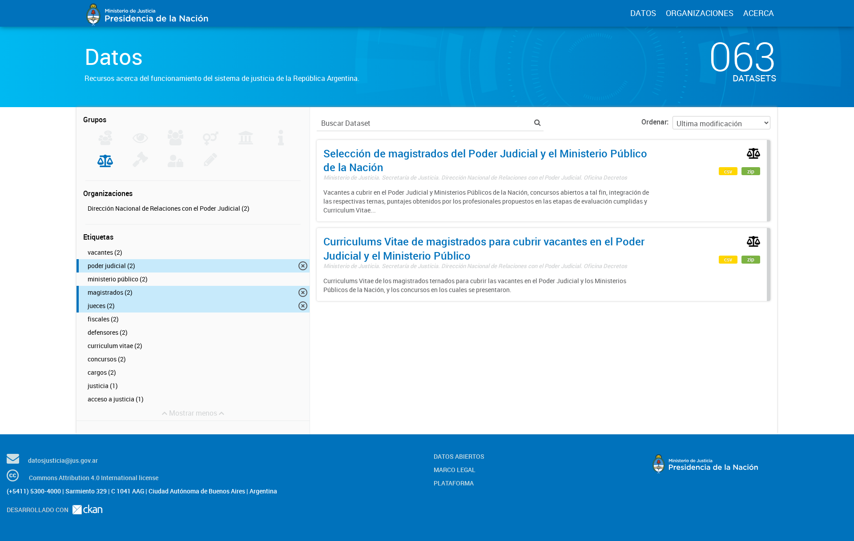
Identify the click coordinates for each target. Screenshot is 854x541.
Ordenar (654, 121)
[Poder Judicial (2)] (105, 164)
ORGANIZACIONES (699, 13)
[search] (538, 122)
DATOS (643, 13)
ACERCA (758, 13)
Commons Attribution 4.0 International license (93, 477)
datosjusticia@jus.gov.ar (63, 460)
